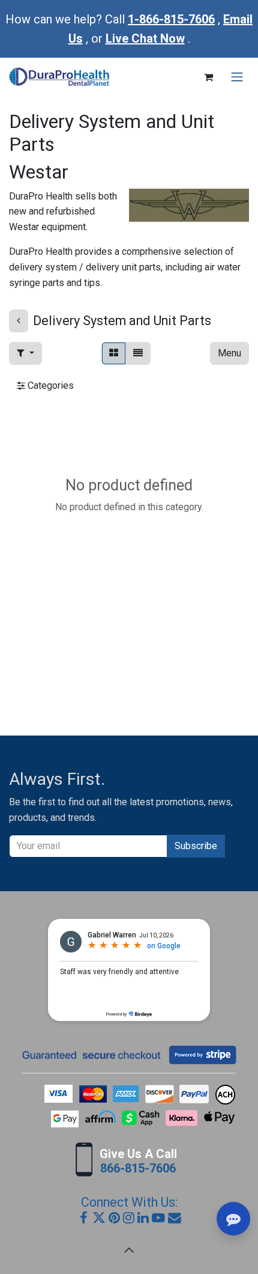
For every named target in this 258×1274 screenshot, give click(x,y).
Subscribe (196, 846)
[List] (138, 353)
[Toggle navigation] (237, 77)
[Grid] (113, 353)
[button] (25, 353)
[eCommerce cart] (208, 77)
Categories (49, 385)
